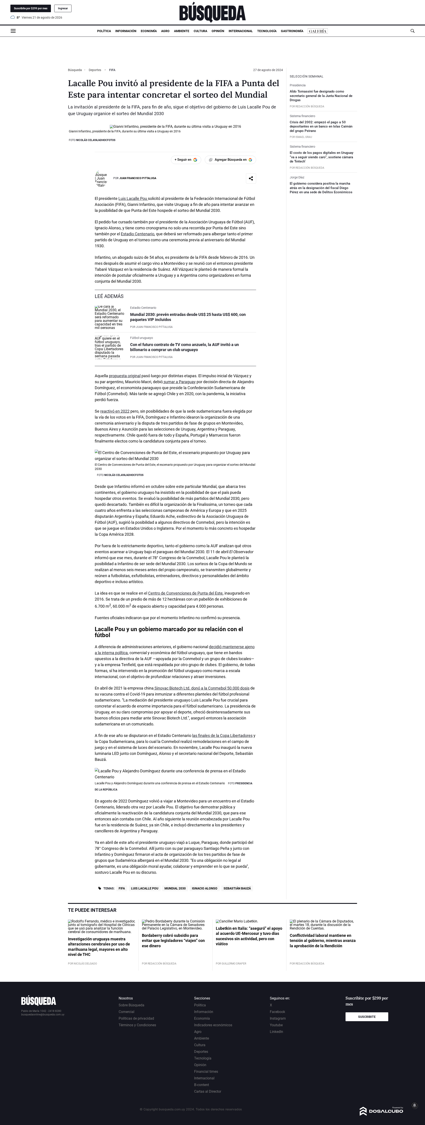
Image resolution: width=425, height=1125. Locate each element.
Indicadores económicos (213, 1025)
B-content (201, 1085)
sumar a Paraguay (179, 381)
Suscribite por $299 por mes (30, 8)
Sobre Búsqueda (131, 1005)
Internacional (241, 31)
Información (125, 31)
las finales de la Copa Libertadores (222, 735)
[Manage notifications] (414, 1105)
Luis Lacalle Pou (133, 198)
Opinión (218, 31)
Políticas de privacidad (136, 1018)
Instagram (278, 1018)
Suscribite (367, 1017)
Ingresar (63, 8)
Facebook (277, 1012)
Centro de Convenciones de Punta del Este (185, 593)
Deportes (95, 70)
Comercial (126, 1012)
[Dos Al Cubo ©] (381, 1114)
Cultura (200, 31)
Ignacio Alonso (204, 888)
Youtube (276, 1025)
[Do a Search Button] (412, 31)
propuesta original (125, 375)
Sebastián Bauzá (237, 888)
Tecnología (266, 31)
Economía (149, 31)
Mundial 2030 (175, 888)
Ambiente (181, 31)
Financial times (206, 1071)
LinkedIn (276, 1032)
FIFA (122, 888)
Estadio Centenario (137, 234)
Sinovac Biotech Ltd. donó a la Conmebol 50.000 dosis (201, 688)
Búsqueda (75, 70)
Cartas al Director (207, 1091)
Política (104, 31)
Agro (165, 31)
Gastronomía (292, 31)
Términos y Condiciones (137, 1025)
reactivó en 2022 (114, 411)
